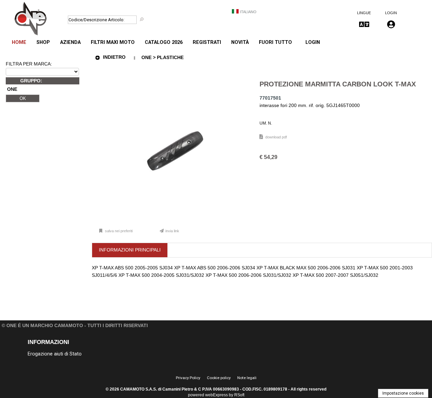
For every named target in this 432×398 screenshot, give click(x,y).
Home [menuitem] (19, 42)
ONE (12, 89)
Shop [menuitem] (43, 42)
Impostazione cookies (403, 393)
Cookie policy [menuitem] (219, 377)
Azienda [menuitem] (70, 42)
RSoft (239, 395)
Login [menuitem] (312, 42)
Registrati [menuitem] (207, 42)
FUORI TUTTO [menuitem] (275, 42)
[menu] (152, 39)
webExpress (216, 395)
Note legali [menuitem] (246, 377)
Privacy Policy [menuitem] (188, 377)
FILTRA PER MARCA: (29, 64)
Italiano (248, 12)
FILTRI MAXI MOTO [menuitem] (113, 42)
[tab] (130, 250)
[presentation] (129, 250)
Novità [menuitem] (240, 42)
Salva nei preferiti (119, 231)
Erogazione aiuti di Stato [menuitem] (55, 354)
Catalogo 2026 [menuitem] (164, 42)
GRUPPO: (31, 80)
